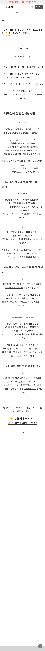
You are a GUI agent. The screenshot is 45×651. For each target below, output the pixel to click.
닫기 (42, 2)
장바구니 (31, 7)
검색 (27, 7)
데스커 (10, 7)
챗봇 (40, 646)
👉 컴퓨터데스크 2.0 (22, 418)
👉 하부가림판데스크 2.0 (22, 423)
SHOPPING (39, 7)
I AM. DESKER (20, 13)
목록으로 (22, 433)
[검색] (27, 7)
